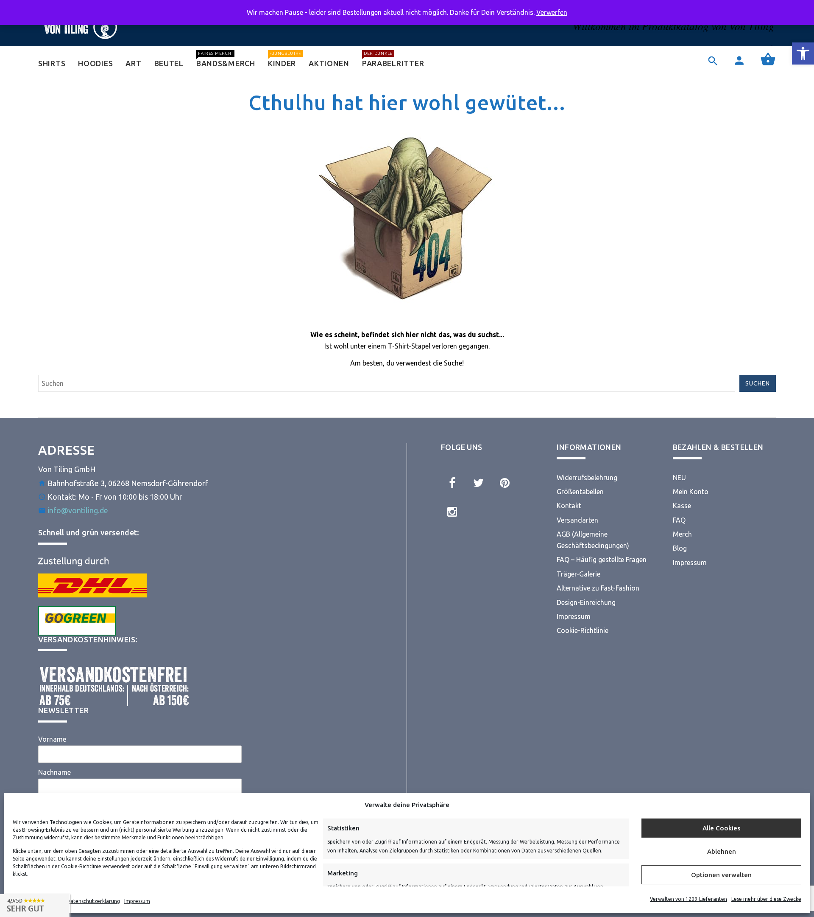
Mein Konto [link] (690, 491)
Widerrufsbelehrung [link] (587, 477)
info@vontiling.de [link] (77, 510)
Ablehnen (721, 851)
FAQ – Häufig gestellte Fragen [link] (602, 559)
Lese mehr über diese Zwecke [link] (766, 899)
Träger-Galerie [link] (578, 574)
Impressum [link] (137, 901)
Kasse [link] (682, 505)
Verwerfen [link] (551, 12)
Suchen (757, 383)
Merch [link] (682, 534)
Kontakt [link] (569, 505)
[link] (803, 53)
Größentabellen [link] (580, 491)
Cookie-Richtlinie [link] (582, 630)
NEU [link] (679, 477)
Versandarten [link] (577, 520)
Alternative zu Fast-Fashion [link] (598, 588)
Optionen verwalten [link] (721, 874)
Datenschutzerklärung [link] (93, 901)
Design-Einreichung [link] (586, 602)
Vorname (52, 739)
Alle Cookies (721, 828)
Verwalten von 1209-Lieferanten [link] (688, 899)
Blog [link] (680, 548)
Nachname (54, 772)
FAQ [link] (679, 520)
